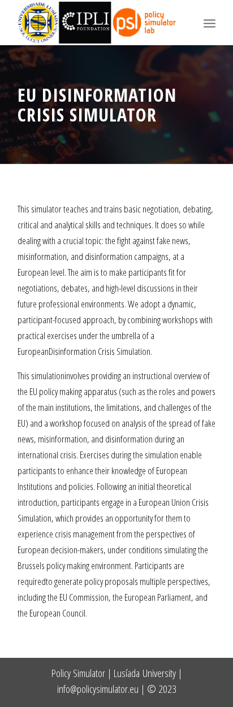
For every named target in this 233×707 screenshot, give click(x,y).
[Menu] (209, 22)
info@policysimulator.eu (98, 689)
